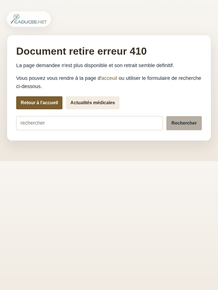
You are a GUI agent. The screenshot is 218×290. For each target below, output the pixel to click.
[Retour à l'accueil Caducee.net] (29, 19)
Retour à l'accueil (39, 102)
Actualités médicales (92, 102)
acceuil (109, 78)
